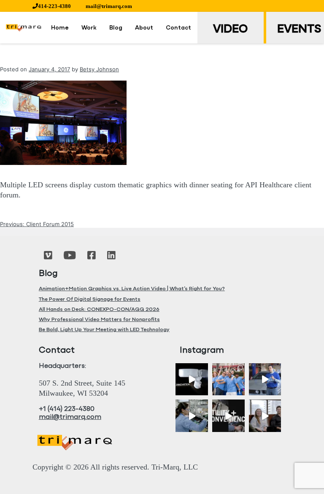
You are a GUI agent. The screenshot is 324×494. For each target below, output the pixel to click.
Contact (178, 28)
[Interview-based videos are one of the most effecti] (265, 416)
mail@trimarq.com (109, 6)
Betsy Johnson (99, 69)
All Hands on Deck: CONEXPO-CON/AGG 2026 (99, 309)
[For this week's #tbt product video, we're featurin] (192, 379)
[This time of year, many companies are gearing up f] (228, 416)
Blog (115, 28)
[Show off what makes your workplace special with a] (192, 416)
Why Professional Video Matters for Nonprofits (99, 319)
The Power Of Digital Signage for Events (89, 299)
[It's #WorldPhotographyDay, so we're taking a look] (228, 379)
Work (89, 28)
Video (230, 29)
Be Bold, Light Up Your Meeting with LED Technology (104, 329)
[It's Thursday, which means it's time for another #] (265, 379)
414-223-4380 (54, 6)
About (144, 28)
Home (60, 28)
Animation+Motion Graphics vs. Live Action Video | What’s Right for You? (132, 289)
